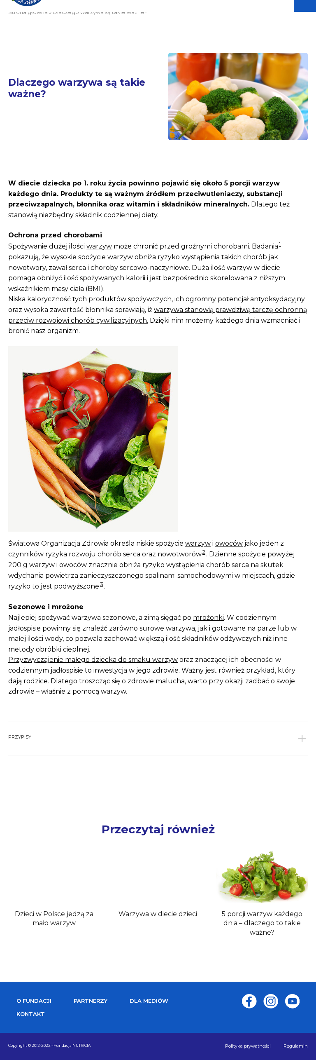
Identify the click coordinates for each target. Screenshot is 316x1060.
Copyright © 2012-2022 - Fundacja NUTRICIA (49, 1045)
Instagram (270, 1001)
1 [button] (280, 244)
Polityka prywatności (248, 1046)
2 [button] (203, 552)
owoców (229, 543)
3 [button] (101, 584)
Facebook (249, 1001)
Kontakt (30, 1014)
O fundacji (33, 1000)
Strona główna (28, 12)
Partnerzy (90, 1000)
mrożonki (208, 617)
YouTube (292, 1001)
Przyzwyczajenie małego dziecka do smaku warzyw (93, 660)
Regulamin (295, 1046)
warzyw (99, 246)
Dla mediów (149, 1000)
